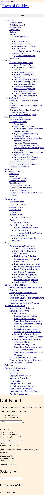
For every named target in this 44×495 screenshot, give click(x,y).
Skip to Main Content (7, 1)
